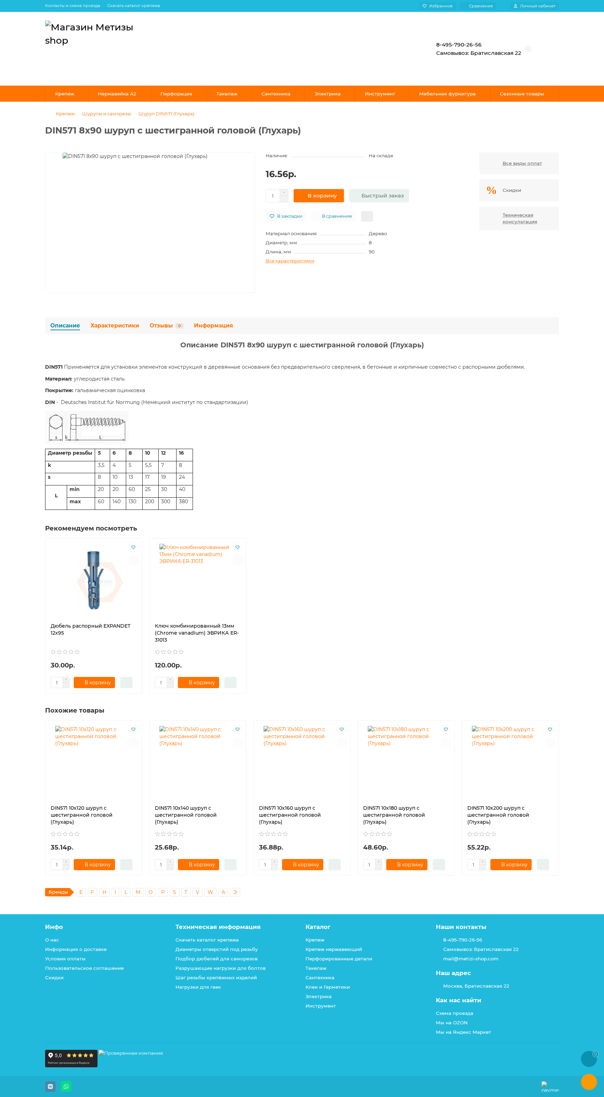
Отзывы (165, 325)
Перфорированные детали (338, 958)
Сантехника (275, 93)
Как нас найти (458, 1000)
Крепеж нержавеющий (333, 949)
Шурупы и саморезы (106, 113)
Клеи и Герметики (327, 987)
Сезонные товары (522, 93)
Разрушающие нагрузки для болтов (220, 968)
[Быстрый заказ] (126, 682)
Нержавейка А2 (117, 93)
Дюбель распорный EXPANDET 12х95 (90, 629)
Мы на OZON (452, 1022)
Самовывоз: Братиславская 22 (481, 949)
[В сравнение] (133, 560)
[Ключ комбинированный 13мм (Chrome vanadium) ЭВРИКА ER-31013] (198, 579)
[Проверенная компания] (131, 1065)
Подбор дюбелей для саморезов (216, 958)
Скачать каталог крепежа (133, 5)
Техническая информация (218, 926)
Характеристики (115, 325)
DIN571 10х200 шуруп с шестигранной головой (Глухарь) (498, 815)
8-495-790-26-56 (462, 940)
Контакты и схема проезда (72, 5)
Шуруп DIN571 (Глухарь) (166, 113)
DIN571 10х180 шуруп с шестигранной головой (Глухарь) (394, 815)
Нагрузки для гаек (198, 987)
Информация (213, 325)
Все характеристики (290, 261)
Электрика (328, 93)
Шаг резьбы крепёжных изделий (216, 977)
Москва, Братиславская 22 (476, 986)
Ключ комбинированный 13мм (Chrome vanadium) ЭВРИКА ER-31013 (197, 633)
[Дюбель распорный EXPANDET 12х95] (94, 579)
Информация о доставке (76, 949)
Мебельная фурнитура (447, 93)
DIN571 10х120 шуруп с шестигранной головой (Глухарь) (82, 815)
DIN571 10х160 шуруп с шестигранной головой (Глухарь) (290, 815)
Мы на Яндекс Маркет (463, 1032)
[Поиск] (402, 49)
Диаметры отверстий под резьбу (216, 949)
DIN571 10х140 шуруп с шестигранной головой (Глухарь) (186, 815)
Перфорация (176, 93)
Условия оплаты (65, 958)
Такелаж (226, 93)
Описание (65, 325)
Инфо (54, 926)
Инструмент (380, 93)
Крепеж (64, 93)
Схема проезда (454, 1013)
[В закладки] (133, 547)
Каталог (318, 926)
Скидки (54, 977)
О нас (52, 940)
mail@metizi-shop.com (470, 958)
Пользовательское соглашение (84, 968)
